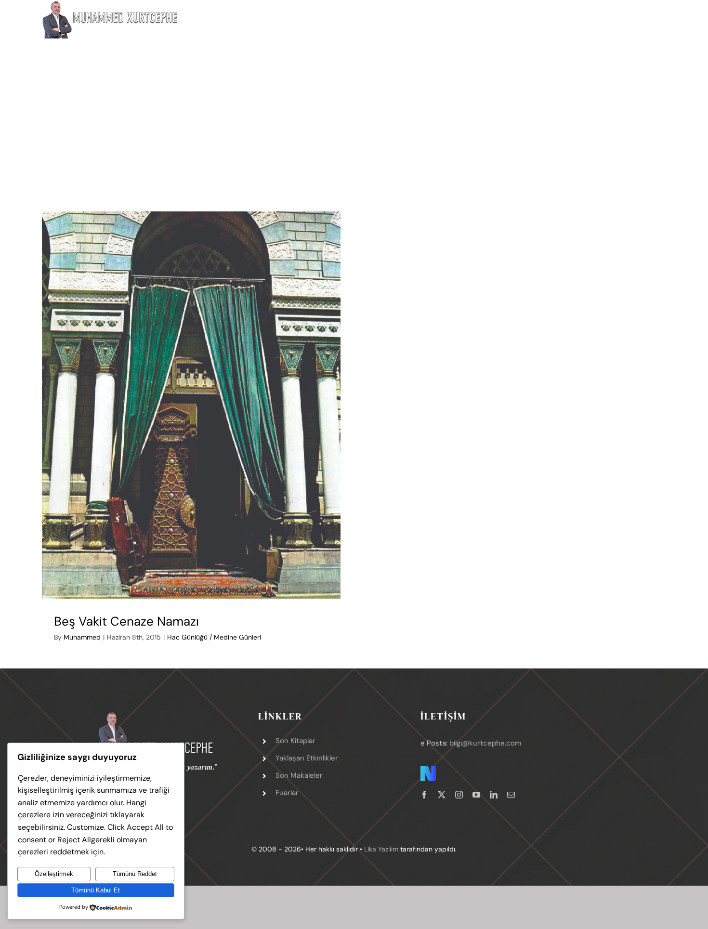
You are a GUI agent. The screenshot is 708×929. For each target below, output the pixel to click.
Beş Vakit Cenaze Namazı (126, 621)
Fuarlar (287, 793)
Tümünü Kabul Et (95, 890)
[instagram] (459, 794)
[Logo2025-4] (156, 715)
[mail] (511, 794)
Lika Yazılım (381, 849)
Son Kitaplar (295, 741)
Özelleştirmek (54, 873)
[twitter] (442, 794)
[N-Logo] (428, 770)
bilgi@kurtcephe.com (485, 743)
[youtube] (476, 794)
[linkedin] (494, 794)
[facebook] (424, 794)
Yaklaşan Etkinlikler (306, 758)
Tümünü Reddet (135, 873)
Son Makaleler (299, 775)
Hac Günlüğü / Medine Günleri (214, 637)
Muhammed (82, 637)
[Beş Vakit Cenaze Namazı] (191, 405)
